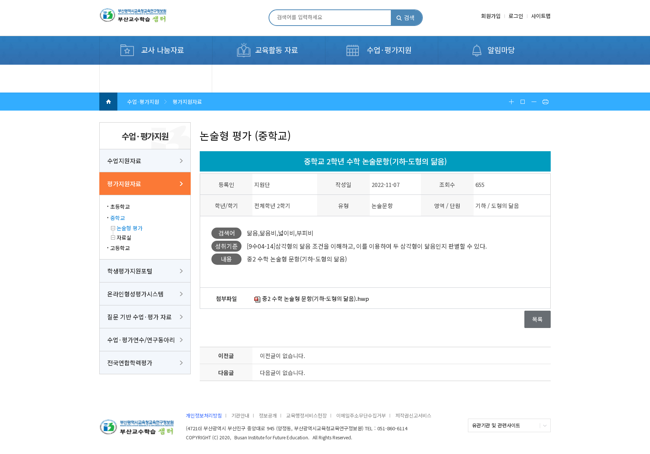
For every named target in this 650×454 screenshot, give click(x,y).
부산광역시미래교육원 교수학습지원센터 (144, 18)
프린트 (545, 102)
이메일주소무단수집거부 (361, 415)
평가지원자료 (124, 183)
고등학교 (120, 248)
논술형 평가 (130, 228)
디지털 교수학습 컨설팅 (136, 68)
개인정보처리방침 (204, 415)
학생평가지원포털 (129, 270)
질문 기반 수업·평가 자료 (139, 316)
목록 (537, 319)
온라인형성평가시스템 (135, 293)
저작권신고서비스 (413, 415)
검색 (409, 17)
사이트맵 (541, 16)
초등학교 (120, 206)
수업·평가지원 (389, 49)
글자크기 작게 (533, 102)
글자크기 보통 (522, 102)
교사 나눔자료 (162, 49)
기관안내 (240, 415)
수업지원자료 (124, 160)
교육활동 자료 (276, 49)
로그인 (516, 16)
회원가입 (491, 16)
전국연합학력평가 (129, 362)
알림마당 (501, 49)
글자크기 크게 (511, 102)
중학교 (117, 218)
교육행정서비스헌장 (306, 415)
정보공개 (268, 415)
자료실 (124, 237)
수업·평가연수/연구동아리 (141, 339)
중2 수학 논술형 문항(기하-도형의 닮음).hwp (315, 298)
